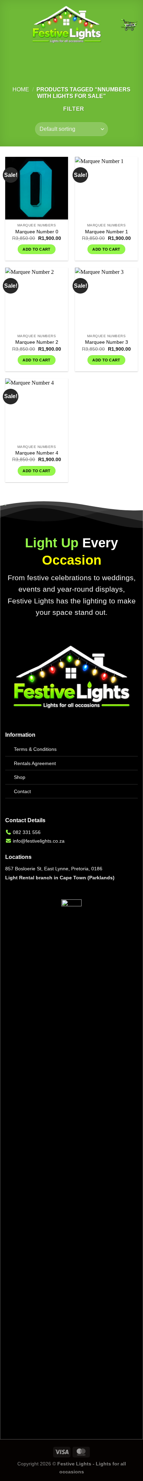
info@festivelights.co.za (39, 841)
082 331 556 (27, 832)
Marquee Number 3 (106, 342)
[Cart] (129, 25)
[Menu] (9, 24)
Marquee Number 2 (36, 342)
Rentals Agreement (35, 763)
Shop (19, 777)
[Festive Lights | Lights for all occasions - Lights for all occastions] (67, 25)
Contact (22, 791)
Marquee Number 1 (106, 231)
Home (20, 89)
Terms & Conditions (35, 749)
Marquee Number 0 (36, 231)
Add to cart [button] (37, 249)
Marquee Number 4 (36, 453)
